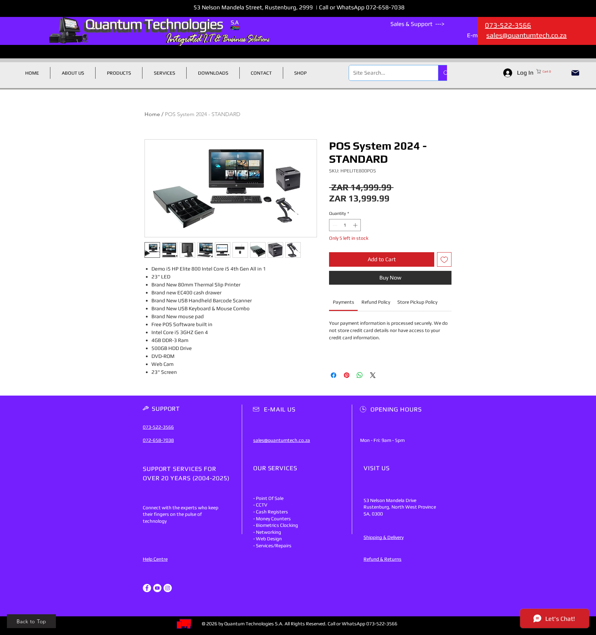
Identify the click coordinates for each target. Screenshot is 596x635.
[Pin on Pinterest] (346, 375)
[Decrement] (334, 225)
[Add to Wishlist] (444, 259)
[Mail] (575, 72)
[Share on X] (373, 375)
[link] (343, 302)
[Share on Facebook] (333, 375)
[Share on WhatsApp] (360, 375)
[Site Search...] (446, 72)
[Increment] (356, 225)
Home (152, 114)
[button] (550, 71)
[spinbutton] (345, 225)
